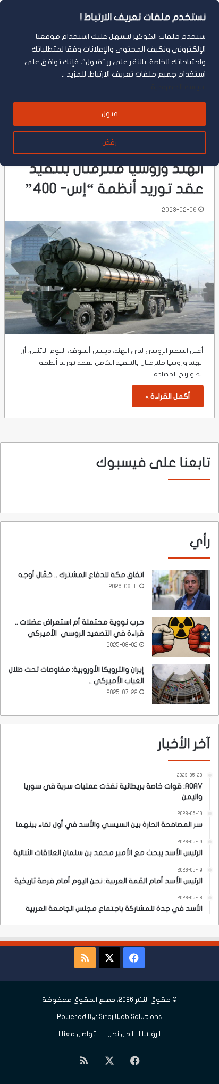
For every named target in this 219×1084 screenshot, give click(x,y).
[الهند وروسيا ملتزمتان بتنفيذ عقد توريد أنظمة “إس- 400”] (109, 277)
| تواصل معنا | (78, 1034)
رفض (109, 142)
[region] (109, 83)
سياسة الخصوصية (178, 87)
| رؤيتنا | (150, 1034)
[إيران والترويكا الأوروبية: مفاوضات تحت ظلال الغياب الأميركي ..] (181, 684)
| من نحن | (118, 1034)
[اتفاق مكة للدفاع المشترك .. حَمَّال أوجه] (181, 590)
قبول (110, 114)
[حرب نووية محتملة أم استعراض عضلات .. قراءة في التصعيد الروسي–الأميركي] (181, 637)
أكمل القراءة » (167, 396)
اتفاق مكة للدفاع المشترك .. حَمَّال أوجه (81, 575)
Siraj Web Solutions (130, 1017)
